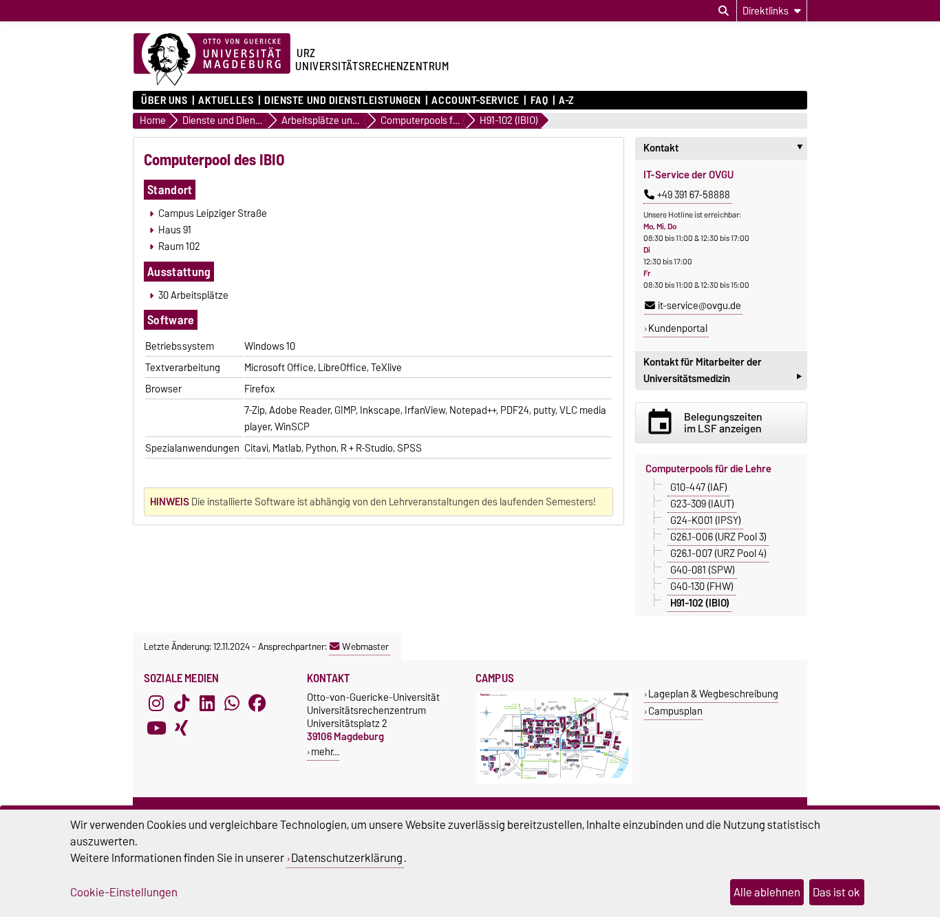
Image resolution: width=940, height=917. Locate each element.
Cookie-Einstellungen (124, 892)
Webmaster (365, 646)
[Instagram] (156, 703)
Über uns (164, 100)
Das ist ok (836, 892)
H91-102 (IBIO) (699, 602)
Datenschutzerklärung (347, 857)
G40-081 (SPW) (702, 569)
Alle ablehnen (767, 892)
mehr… (325, 751)
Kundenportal (677, 328)
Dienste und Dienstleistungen (342, 100)
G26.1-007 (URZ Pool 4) (718, 553)
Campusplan (675, 710)
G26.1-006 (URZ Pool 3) (718, 536)
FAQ (539, 100)
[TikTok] (181, 703)
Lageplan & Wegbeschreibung (713, 693)
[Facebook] (257, 703)
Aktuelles (225, 100)
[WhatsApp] (232, 703)
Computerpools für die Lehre (708, 469)
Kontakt (725, 148)
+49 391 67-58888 (693, 195)
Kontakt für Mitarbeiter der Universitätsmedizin (722, 372)
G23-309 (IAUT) (702, 503)
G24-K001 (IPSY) (705, 520)
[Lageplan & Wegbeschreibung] (554, 780)
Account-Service (475, 100)
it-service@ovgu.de (699, 305)
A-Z (566, 100)
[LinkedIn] (207, 703)
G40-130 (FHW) (702, 586)
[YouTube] (156, 727)
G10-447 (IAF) (698, 486)
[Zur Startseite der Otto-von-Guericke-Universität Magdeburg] (212, 59)
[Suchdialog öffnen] (723, 11)
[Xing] (181, 727)
